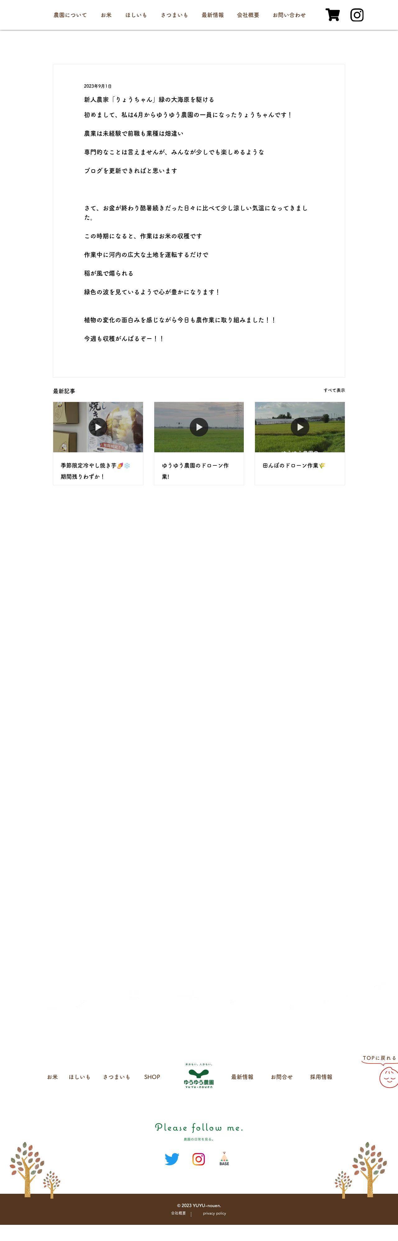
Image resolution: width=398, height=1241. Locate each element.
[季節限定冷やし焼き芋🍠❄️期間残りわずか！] (98, 427)
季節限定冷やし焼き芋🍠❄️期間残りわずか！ (95, 471)
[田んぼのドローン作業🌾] (300, 427)
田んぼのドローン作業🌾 (293, 465)
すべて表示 (334, 390)
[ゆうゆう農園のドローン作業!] (199, 427)
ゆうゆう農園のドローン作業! (195, 471)
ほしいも (79, 1077)
